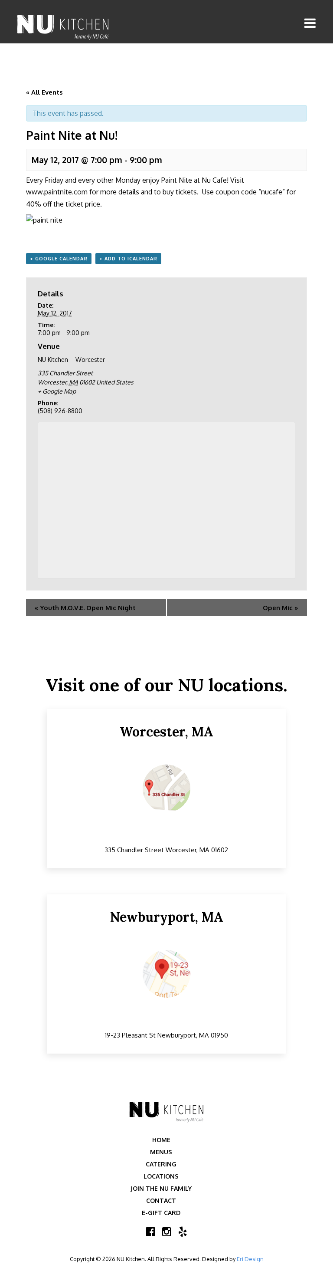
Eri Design (250, 1258)
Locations (161, 1176)
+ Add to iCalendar (128, 259)
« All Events (44, 92)
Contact (161, 1200)
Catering (161, 1164)
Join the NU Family (161, 1188)
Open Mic (280, 608)
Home (161, 1139)
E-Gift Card (161, 1212)
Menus (161, 1152)
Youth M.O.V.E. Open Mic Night (85, 608)
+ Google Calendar (59, 259)
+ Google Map (57, 391)
